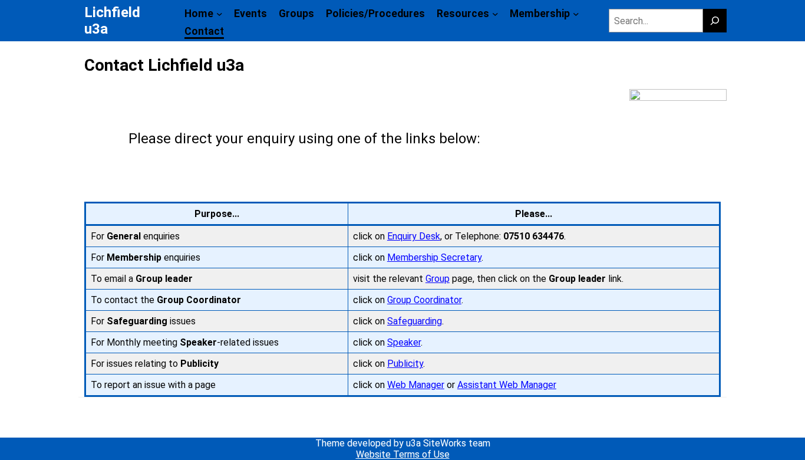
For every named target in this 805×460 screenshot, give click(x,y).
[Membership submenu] (576, 13)
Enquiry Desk (413, 236)
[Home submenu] (219, 13)
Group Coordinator (424, 299)
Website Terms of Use (403, 454)
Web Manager (415, 384)
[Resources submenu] (495, 13)
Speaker (404, 342)
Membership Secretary (434, 257)
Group (437, 278)
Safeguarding (414, 321)
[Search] (715, 20)
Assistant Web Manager (506, 384)
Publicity (405, 363)
